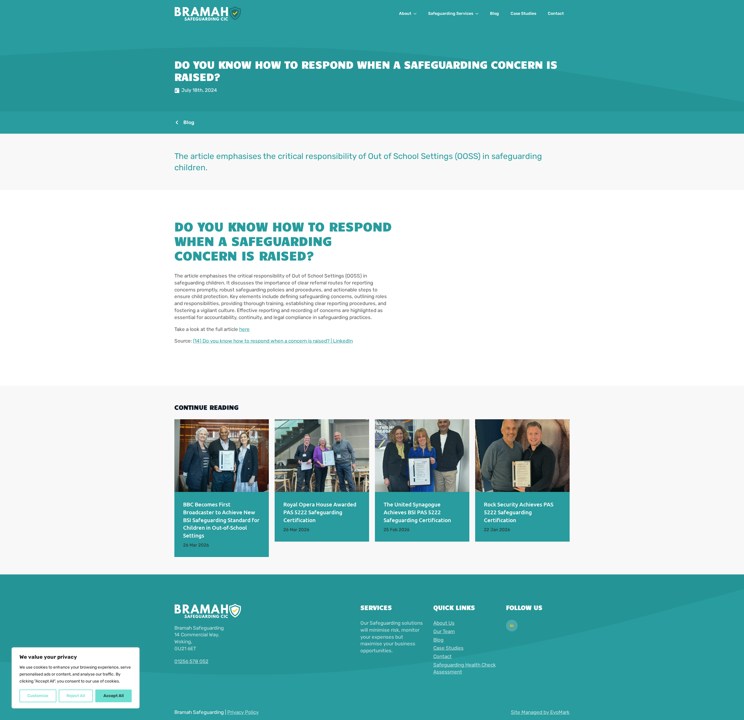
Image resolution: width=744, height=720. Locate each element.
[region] (76, 677)
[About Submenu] (416, 14)
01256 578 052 (191, 661)
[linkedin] (512, 625)
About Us (444, 623)
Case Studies (523, 13)
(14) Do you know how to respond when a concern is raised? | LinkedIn (273, 341)
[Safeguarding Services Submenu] (478, 14)
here (244, 329)
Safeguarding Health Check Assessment (464, 668)
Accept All (113, 695)
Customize (37, 695)
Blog (494, 13)
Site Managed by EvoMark (540, 712)
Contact (556, 13)
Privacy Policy (243, 712)
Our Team (444, 631)
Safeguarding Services (450, 13)
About (405, 13)
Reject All (76, 695)
